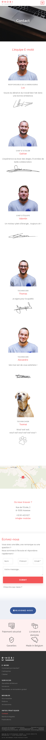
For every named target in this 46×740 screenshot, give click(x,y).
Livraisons (5, 686)
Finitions (5, 701)
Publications (6, 719)
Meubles (41, 729)
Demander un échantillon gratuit (14, 689)
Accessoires (6, 704)
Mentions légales (8, 716)
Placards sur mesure (37, 727)
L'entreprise (6, 671)
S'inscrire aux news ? (12, 587)
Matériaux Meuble (24, 730)
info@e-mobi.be (23, 518)
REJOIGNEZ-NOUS (24, 610)
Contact (5, 713)
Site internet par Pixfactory (15, 737)
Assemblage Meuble (37, 730)
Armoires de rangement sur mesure (13, 727)
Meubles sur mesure (8, 729)
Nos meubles (7, 698)
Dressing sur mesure (26, 729)
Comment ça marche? (10, 668)
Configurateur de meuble (10, 730)
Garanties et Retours (9, 683)
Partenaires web (19, 735)
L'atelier (5, 674)
